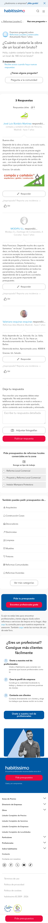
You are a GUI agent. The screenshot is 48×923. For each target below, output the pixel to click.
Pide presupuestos (24, 918)
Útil (8, 206)
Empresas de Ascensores (12, 808)
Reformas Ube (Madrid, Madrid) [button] (18, 325)
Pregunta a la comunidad (24, 80)
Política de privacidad (14, 885)
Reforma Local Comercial (18, 471)
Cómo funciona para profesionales (16, 846)
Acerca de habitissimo (11, 852)
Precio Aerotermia (9, 805)
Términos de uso (11, 879)
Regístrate (6, 843)
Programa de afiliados (11, 857)
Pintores (5, 823)
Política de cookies (12, 891)
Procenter (6, 821)
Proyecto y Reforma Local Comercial (24, 478)
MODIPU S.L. (17, 229)
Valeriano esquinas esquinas (17, 322)
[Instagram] (4, 865)
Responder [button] (25, 194)
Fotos (4, 818)
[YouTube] (24, 865)
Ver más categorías (24, 583)
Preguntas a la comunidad (12, 816)
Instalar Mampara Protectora (20, 485)
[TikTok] (30, 865)
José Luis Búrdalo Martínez (17, 124)
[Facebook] (11, 865)
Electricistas (7, 826)
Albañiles (6, 828)
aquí (3, 625)
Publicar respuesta (24, 439)
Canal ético (6, 854)
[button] (24, 799)
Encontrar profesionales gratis (24, 605)
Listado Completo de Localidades (16, 832)
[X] (17, 865)
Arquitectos (7, 831)
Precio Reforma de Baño (12, 802)
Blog (4, 813)
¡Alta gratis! (32, 3)
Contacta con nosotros (11, 859)
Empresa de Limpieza (11, 810)
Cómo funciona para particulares (15, 840)
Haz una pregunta (36, 22)
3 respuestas (9, 62)
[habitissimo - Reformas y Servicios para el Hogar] (11, 11)
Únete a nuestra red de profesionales (24, 715)
